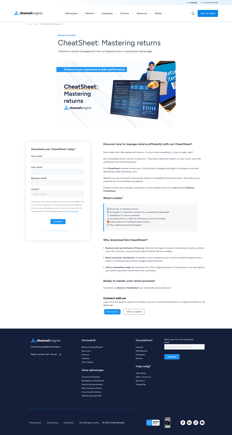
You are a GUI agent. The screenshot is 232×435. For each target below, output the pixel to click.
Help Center (141, 373)
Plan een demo (208, 13)
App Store (140, 381)
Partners (139, 358)
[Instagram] (195, 422)
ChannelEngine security (89, 423)
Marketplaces (141, 351)
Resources (86, 351)
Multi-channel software (92, 388)
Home (29, 24)
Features (139, 347)
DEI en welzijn (87, 362)
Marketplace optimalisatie (93, 381)
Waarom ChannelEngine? (92, 347)
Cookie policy (52, 423)
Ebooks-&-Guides (67, 35)
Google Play (141, 384)
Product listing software (92, 384)
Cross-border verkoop (91, 392)
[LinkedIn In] (189, 422)
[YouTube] (202, 422)
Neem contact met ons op (44, 354)
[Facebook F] (182, 422)
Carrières (85, 358)
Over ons (85, 355)
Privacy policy (35, 423)
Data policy (69, 423)
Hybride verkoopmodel (91, 396)
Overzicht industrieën (91, 377)
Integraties (140, 355)
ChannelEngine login (210, 2)
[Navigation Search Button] (193, 13)
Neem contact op (143, 377)
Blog (36, 24)
